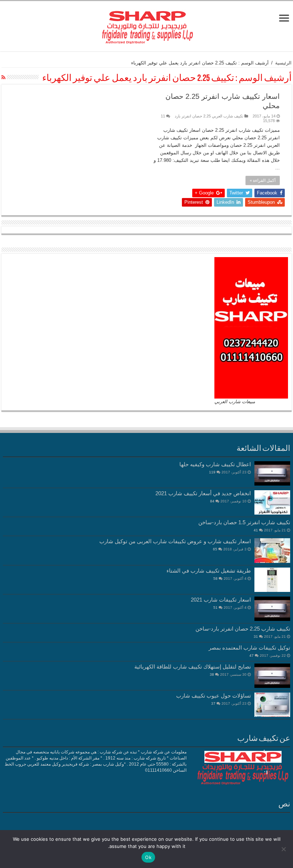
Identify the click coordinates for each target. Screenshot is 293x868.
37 (213, 703)
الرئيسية (283, 63)
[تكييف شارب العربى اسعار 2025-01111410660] (146, 24)
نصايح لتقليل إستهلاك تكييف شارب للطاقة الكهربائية (192, 667)
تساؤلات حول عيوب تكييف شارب (213, 696)
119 (212, 472)
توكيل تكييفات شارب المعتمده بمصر (249, 648)
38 (212, 674)
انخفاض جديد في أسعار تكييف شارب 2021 (203, 493)
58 (215, 578)
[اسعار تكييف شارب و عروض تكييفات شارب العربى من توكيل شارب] (272, 550)
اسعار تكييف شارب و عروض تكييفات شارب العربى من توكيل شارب (175, 541)
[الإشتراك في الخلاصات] (3, 77)
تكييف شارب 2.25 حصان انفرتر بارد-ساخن (242, 629)
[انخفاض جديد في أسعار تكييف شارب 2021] (272, 502)
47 (251, 655)
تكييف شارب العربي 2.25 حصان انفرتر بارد (209, 116)
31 (256, 636)
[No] (284, 849)
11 (163, 116)
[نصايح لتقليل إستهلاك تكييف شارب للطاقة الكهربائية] (272, 676)
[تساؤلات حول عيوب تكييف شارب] (272, 705)
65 (215, 549)
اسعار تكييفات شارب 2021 (221, 600)
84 (212, 501)
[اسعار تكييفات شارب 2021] (272, 609)
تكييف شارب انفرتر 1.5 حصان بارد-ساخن (244, 522)
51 (215, 607)
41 (256, 530)
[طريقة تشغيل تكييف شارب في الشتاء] (272, 580)
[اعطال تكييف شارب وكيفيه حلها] (272, 473)
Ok (148, 857)
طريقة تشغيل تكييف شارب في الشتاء (209, 571)
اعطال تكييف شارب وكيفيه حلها (215, 464)
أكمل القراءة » (262, 180)
